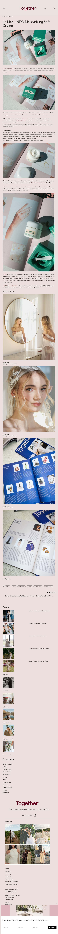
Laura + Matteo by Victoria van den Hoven (39, 648)
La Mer (4, 274)
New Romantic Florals (8, 755)
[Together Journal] (28, 8)
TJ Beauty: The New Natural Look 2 (10, 436)
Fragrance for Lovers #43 (8, 507)
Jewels (4, 779)
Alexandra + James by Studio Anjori (37, 623)
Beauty (7, 586)
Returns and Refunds (11, 884)
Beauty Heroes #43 (6, 579)
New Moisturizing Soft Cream (38, 182)
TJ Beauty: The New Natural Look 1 (10, 364)
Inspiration (8, 871)
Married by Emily (7, 723)
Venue (5, 790)
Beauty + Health (8, 16)
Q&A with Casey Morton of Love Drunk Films (38, 596)
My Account (8, 879)
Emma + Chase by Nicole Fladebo (15, 596)
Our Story (8, 876)
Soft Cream (25, 118)
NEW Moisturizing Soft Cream (10, 285)
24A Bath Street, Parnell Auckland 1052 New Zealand (12, 897)
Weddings (6, 792)
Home (7, 868)
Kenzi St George (7, 691)
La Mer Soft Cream (7, 68)
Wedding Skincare (48, 586)
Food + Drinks (7, 772)
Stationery (6, 785)
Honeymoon (6, 774)
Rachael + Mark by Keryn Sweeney (37, 636)
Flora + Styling (7, 769)
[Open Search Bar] (45, 8)
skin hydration (21, 586)
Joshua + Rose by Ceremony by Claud (38, 661)
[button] (12, 834)
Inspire (5, 777)
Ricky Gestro (6, 707)
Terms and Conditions (11, 881)
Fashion (5, 766)
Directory (8, 874)
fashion (13, 586)
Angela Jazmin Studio (8, 739)
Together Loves (37, 586)
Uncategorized (7, 787)
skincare (29, 586)
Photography (7, 782)
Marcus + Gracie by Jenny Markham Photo (39, 611)
